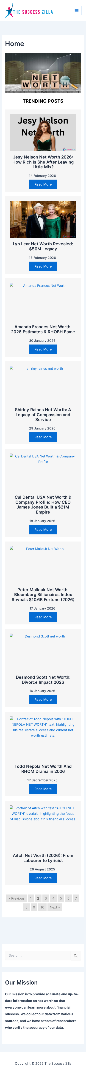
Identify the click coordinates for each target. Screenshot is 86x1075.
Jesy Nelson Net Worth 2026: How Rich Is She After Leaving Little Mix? (43, 162)
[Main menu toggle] (76, 10)
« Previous (16, 898)
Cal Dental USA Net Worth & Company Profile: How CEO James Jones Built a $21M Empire (43, 505)
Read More (43, 184)
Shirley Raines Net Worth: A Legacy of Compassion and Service (43, 414)
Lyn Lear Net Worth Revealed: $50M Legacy (43, 246)
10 (42, 907)
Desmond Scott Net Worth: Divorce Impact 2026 (43, 680)
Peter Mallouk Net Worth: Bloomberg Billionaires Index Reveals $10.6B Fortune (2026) (43, 594)
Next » (55, 907)
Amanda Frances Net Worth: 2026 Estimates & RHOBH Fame (43, 329)
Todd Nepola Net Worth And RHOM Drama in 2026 (43, 769)
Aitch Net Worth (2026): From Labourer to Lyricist (43, 858)
